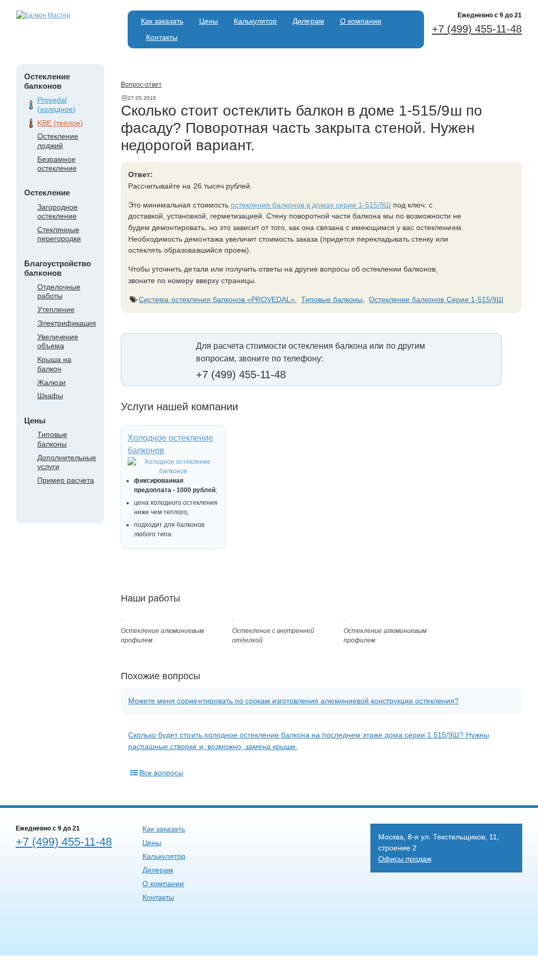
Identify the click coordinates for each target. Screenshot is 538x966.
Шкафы (50, 395)
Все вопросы (161, 772)
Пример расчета (65, 480)
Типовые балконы (52, 439)
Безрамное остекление (57, 163)
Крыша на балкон (54, 363)
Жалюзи (51, 382)
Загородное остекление (57, 211)
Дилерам (308, 21)
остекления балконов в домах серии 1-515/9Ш (311, 205)
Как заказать (162, 21)
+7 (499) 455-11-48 (477, 29)
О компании (360, 21)
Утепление (56, 309)
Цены (208, 21)
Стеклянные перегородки (59, 234)
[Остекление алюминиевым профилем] (121, 618)
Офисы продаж (404, 859)
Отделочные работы (58, 291)
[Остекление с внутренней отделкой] (232, 618)
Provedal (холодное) (56, 104)
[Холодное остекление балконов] (173, 466)
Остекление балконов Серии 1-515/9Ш (436, 299)
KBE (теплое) (60, 123)
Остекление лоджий (57, 140)
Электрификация (66, 323)
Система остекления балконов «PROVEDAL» (217, 299)
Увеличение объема (57, 341)
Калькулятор (255, 21)
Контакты (162, 37)
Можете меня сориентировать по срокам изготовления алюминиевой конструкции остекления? (293, 701)
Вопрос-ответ (141, 84)
